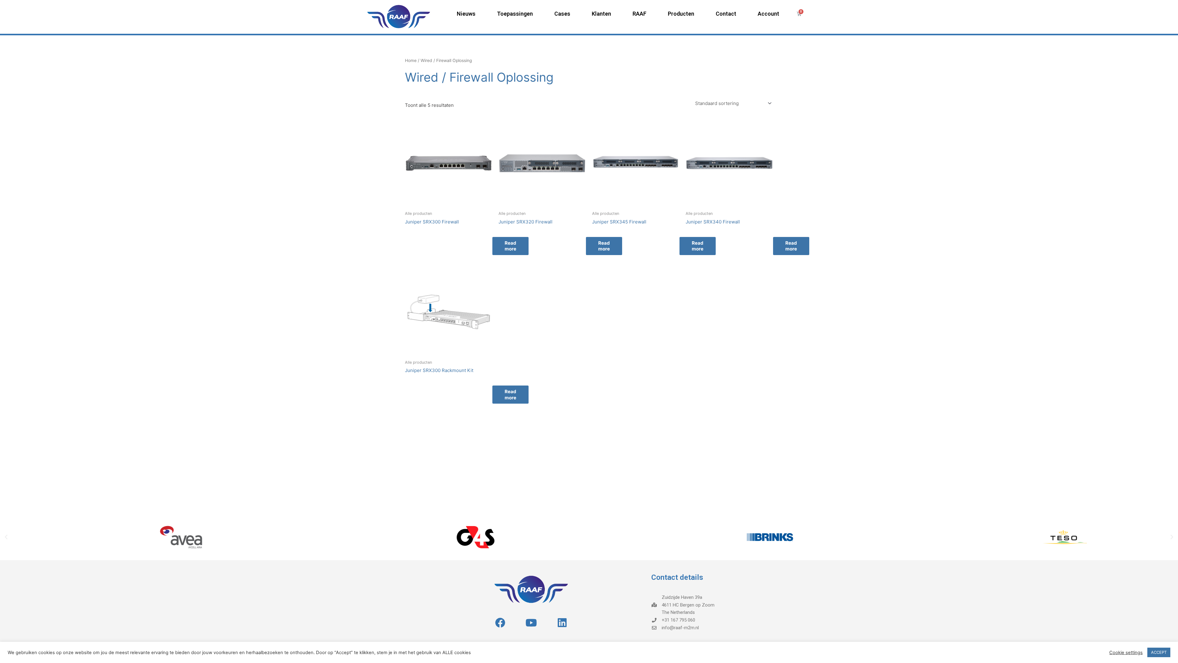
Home (411, 60)
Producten (681, 13)
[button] (6, 537)
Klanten (601, 13)
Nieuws (466, 13)
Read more (791, 246)
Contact (726, 13)
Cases (562, 13)
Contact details (677, 577)
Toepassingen (515, 13)
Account (768, 13)
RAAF (639, 13)
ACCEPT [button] (1159, 652)
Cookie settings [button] (1126, 652)
